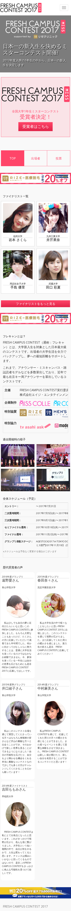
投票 (59, 158)
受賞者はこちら (35, 126)
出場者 (35, 158)
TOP (12, 158)
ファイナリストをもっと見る (35, 304)
